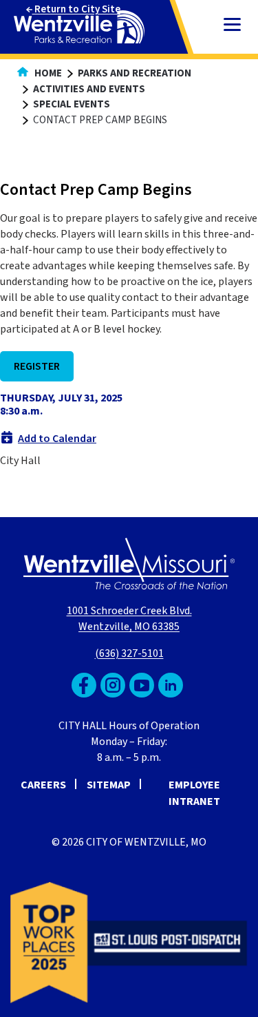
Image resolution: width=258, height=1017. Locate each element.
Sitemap (109, 785)
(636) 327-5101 (129, 653)
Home (47, 73)
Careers (43, 785)
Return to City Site (76, 9)
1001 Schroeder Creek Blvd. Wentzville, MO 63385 (129, 618)
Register (37, 366)
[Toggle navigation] (232, 26)
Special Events (71, 104)
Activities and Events (89, 89)
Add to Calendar (57, 438)
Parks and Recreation (134, 73)
